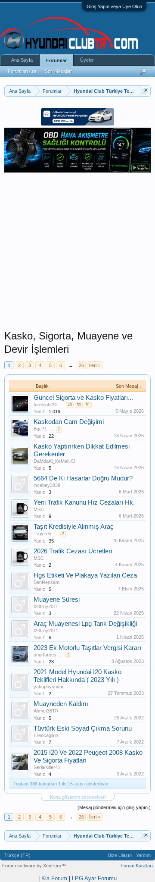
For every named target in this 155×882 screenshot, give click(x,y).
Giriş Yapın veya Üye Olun (114, 6)
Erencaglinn (46, 735)
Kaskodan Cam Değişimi (69, 421)
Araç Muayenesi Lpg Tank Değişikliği (85, 623)
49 (70, 405)
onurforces (45, 654)
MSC (39, 509)
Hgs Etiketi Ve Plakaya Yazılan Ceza (85, 575)
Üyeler (87, 60)
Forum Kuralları (137, 865)
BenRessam (46, 582)
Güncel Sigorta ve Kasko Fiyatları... (83, 397)
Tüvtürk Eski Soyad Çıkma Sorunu (83, 728)
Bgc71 (40, 428)
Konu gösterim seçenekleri (77, 797)
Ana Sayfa (22, 60)
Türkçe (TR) (17, 855)
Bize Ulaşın (120, 855)
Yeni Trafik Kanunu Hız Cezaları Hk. (84, 502)
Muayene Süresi (57, 599)
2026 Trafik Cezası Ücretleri (73, 551)
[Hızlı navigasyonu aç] (145, 91)
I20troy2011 (46, 606)
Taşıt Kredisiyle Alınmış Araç (74, 526)
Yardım (143, 855)
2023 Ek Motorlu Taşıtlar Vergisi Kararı (87, 647)
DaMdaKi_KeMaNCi (54, 461)
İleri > (94, 365)
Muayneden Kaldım (61, 703)
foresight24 (45, 404)
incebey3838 (47, 485)
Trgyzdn (42, 533)
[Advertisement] (77, 252)
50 (79, 405)
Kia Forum (54, 878)
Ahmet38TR (46, 710)
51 (88, 405)
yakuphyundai (48, 686)
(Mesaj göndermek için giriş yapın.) (114, 807)
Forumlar (56, 60)
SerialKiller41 (47, 767)
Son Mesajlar (58, 71)
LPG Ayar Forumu (94, 878)
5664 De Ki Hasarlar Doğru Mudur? (83, 478)
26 (81, 365)
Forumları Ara (22, 71)
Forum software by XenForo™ (34, 865)
